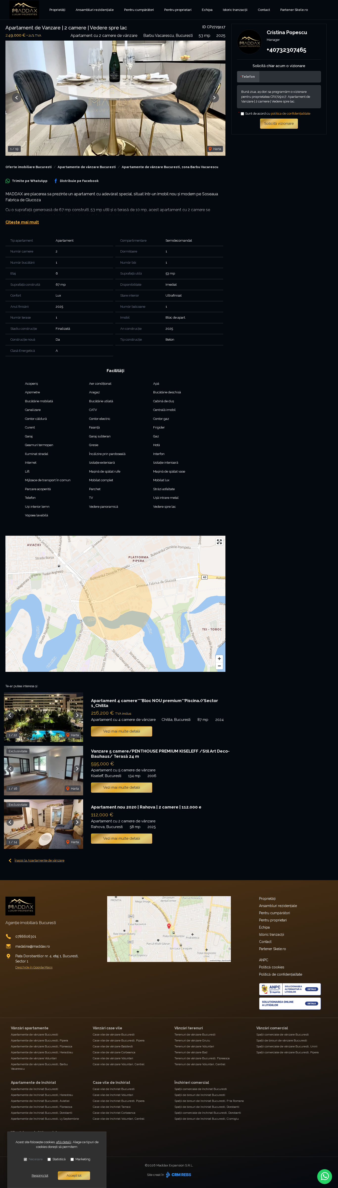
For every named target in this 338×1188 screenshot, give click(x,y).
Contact (264, 10)
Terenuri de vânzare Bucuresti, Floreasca (202, 1058)
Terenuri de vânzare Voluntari (194, 1046)
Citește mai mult (22, 222)
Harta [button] (217, 149)
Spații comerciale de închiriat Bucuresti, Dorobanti (207, 1112)
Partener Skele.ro (294, 10)
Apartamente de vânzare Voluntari (34, 1058)
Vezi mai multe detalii (121, 731)
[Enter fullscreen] (219, 541)
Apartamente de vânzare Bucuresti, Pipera (39, 1040)
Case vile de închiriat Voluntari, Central (118, 1118)
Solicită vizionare (279, 123)
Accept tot (74, 1175)
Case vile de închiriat (111, 1083)
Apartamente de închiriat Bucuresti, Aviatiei (40, 1101)
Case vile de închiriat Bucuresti (114, 1089)
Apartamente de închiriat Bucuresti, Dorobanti (41, 1112)
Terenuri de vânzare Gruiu (192, 1040)
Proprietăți (57, 10)
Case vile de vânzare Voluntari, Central (118, 1064)
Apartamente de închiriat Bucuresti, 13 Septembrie (45, 1118)
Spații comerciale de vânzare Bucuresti (282, 1034)
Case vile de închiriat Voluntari (113, 1095)
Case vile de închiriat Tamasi (112, 1107)
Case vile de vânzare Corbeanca (114, 1052)
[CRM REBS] (178, 1174)
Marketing (82, 1159)
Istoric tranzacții (235, 10)
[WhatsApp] (324, 1176)
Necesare (36, 1159)
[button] (17, 97)
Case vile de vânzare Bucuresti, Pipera (119, 1040)
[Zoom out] (219, 665)
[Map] (115, 604)
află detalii (63, 1142)
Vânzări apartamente (29, 1028)
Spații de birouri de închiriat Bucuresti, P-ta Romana (209, 1101)
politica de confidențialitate (290, 113)
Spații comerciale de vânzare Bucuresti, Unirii (286, 1046)
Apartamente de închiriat (33, 1083)
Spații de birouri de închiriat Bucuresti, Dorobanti (206, 1107)
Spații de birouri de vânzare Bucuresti (281, 1040)
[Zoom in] (219, 658)
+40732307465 (286, 49)
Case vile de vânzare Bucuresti (114, 1034)
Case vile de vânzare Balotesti (113, 1046)
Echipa (207, 10)
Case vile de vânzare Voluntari (113, 1058)
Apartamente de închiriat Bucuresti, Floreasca (41, 1107)
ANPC (263, 960)
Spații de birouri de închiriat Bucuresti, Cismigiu (206, 1118)
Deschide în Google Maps (33, 967)
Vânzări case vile (107, 1028)
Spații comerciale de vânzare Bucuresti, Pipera (287, 1052)
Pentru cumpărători (139, 10)
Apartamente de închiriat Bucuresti (34, 1089)
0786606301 (25, 936)
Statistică (59, 1159)
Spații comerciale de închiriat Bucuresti (200, 1089)
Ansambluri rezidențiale (95, 10)
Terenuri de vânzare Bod (190, 1052)
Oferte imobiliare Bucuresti (28, 167)
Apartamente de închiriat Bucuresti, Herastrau (42, 1095)
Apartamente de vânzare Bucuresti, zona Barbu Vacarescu (170, 167)
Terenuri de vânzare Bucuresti (195, 1034)
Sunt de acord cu (277, 113)
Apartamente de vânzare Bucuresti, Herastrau (42, 1052)
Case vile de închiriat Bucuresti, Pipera (119, 1101)
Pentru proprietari (178, 10)
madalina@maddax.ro (32, 946)
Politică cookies (271, 967)
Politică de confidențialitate (280, 974)
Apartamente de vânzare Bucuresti (87, 167)
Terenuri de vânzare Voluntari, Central (199, 1064)
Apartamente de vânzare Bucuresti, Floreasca (41, 1046)
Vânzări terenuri (188, 1028)
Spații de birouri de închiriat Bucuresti (199, 1095)
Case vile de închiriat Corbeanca (114, 1112)
